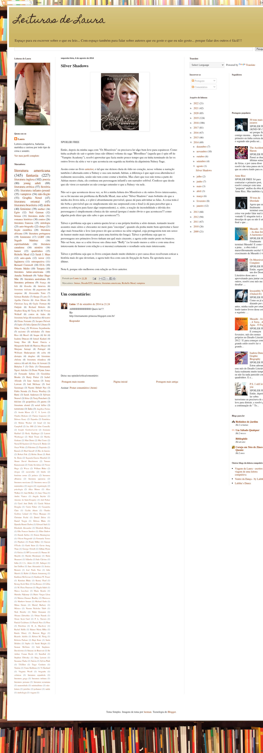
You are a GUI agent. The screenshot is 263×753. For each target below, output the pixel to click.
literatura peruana (21, 682)
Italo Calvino (41, 559)
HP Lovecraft (32, 552)
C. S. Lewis (40, 412)
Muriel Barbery (39, 605)
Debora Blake (39, 521)
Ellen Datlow (44, 531)
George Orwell (29, 548)
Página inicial (120, 381)
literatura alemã (22, 405)
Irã (45, 335)
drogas (17, 471)
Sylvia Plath (45, 661)
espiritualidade (21, 244)
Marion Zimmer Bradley (28, 598)
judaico (35, 475)
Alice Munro (34, 489)
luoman (147, 711)
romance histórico (23, 219)
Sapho (27, 643)
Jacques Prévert (43, 321)
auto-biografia (26, 226)
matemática (19, 485)
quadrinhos (37, 251)
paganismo (41, 289)
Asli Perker (45, 499)
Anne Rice (240, 175)
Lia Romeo (37, 583)
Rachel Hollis (20, 629)
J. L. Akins (27, 563)
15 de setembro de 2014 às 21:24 (93, 304)
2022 (196, 103)
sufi (26, 363)
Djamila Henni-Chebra (23, 524)
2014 (196, 142)
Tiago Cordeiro (39, 664)
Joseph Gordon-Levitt (27, 429)
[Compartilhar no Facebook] (111, 278)
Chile (31, 366)
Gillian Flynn (44, 548)
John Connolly (44, 426)
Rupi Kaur (36, 640)
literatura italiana (22, 289)
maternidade (23, 685)
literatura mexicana (22, 482)
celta (43, 352)
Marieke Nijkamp (21, 594)
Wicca (26, 468)
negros (30, 485)
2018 (196, 122)
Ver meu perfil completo (26, 155)
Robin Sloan (36, 454)
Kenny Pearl (41, 580)
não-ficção (44, 194)
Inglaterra (19, 261)
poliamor (38, 689)
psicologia (18, 489)
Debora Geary (20, 419)
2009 (196, 231)
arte (45, 296)
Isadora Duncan (21, 338)
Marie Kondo (40, 590)
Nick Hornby (20, 612)
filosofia (27, 286)
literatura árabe (36, 216)
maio (199, 186)
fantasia (97, 283)
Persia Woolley (39, 391)
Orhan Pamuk (41, 615)
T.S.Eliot (22, 664)
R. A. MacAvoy (38, 625)
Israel (39, 422)
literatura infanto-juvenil (35, 190)
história (45, 186)
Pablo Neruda (20, 391)
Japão (20, 324)
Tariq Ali (35, 310)
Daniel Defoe (40, 517)
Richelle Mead (128, 283)
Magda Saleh (41, 587)
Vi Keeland (45, 667)
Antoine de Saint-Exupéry (25, 499)
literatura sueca (40, 482)
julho (200, 176)
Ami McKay (29, 492)
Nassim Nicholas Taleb (36, 608)
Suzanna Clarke (20, 661)
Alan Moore (40, 300)
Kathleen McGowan (22, 576)
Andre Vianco (20, 496)
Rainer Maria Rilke (38, 629)
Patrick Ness (38, 622)
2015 (196, 137)
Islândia (29, 559)
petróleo (26, 689)
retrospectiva (37, 261)
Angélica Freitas (43, 408)
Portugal (41, 349)
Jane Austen (33, 380)
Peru (48, 622)
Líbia (48, 583)
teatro (47, 317)
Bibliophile (241, 439)
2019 (196, 118)
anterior (89, 169)
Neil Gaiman (36, 212)
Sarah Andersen (31, 394)
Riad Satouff (29, 450)
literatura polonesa (24, 282)
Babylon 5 (19, 366)
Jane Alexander (34, 566)
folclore (17, 401)
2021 (196, 108)
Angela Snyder (39, 496)
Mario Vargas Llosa (41, 594)
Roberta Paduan (21, 640)
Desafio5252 (86, 283)
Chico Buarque (39, 513)
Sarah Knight (41, 643)
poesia (46, 179)
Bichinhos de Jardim (247, 422)
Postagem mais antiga (167, 381)
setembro (201, 161)
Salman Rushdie (21, 296)
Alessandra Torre (37, 293)
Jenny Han (20, 342)
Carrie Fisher (31, 506)
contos (41, 219)
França (43, 282)
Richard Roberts (37, 307)
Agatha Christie (22, 300)
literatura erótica (24, 186)
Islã (16, 286)
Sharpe (36, 296)
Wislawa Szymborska (40, 328)
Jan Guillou (19, 566)
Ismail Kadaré (40, 338)
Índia (30, 408)
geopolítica (31, 401)
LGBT (41, 236)
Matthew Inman (24, 601)
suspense (18, 293)
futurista (42, 286)
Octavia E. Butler (40, 443)
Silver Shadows (204, 170)
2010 (196, 226)
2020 (196, 113)
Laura (21, 139)
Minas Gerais (20, 605)
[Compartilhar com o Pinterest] (114, 278)
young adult (32, 183)
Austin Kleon (24, 412)
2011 (196, 221)
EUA (42, 265)
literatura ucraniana (42, 682)
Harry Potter (32, 377)
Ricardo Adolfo (21, 636)
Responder (74, 321)
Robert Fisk (23, 454)
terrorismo (19, 408)
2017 (196, 127)
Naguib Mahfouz (26, 240)
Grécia (20, 552)
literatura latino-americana (28, 272)
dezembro (202, 146)
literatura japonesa (36, 478)
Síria (27, 398)
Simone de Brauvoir (35, 650)
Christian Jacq (21, 303)
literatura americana (111, 283)
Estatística (46, 419)
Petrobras (22, 625)
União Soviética (34, 464)
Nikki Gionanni (39, 612)
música (17, 363)
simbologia (21, 692)
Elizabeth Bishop (43, 527)
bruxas (77, 283)
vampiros (141, 283)
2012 (196, 216)
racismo (22, 331)
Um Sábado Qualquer (247, 430)
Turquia (41, 268)
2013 (196, 211)
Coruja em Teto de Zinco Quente (249, 448)
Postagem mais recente (73, 381)
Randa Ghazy (20, 633)
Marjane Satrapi (22, 349)
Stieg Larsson (40, 657)
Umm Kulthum (30, 667)
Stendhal (42, 654)
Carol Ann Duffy (25, 503)
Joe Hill (29, 426)
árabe (47, 205)
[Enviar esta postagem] (94, 278)
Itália (16, 563)
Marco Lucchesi (21, 590)
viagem (33, 692)
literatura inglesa (24, 179)
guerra (44, 401)
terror (41, 258)
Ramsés (17, 450)
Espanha (34, 419)
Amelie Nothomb (23, 275)
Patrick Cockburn (21, 622)
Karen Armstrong (39, 573)
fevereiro (201, 201)
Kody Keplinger (32, 433)
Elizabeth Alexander (22, 527)
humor (17, 251)
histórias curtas (20, 475)
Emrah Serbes (24, 534)
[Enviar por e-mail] (100, 278)
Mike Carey (19, 328)
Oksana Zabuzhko (22, 615)
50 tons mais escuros (256, 121)
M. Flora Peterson (25, 587)
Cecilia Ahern (31, 510)
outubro (201, 156)
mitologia (45, 223)
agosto (200, 166)
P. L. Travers (40, 618)
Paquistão (43, 447)
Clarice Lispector (39, 415)
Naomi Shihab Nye (37, 387)
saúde (47, 689)
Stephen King (20, 310)
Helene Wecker (25, 422)
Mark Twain (34, 436)
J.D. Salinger (41, 563)
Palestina (31, 447)
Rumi (16, 394)
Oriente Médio (22, 268)
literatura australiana (35, 279)
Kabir (26, 573)
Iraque (36, 335)
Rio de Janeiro (44, 450)
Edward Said (41, 524)
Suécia (33, 661)
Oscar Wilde (19, 447)
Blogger (172, 711)
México (17, 608)
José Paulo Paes (33, 570)
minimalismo (37, 685)
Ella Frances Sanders (26, 531)
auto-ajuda (25, 258)
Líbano (44, 324)
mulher (41, 209)
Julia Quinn (31, 324)
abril (199, 191)
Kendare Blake (24, 580)
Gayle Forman (39, 303)
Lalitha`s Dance (243, 483)
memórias (36, 317)
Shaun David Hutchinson (26, 461)
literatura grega (20, 678)
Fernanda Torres (43, 538)
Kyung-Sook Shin (21, 583)
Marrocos (46, 598)
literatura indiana (39, 678)
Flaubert (21, 541)
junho (200, 181)
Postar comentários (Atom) (83, 387)
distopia (18, 356)
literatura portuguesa (39, 233)
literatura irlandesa (36, 359)
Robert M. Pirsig (39, 636)
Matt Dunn (29, 440)
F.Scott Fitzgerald (25, 538)
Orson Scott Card (22, 618)
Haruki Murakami (33, 555)
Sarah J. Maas (42, 254)
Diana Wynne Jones (41, 370)
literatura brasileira (25, 205)
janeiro (200, 205)
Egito (17, 212)
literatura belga (21, 317)
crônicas (17, 675)
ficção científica (23, 230)
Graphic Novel (32, 198)
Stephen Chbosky (22, 657)
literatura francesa (23, 223)
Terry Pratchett (40, 398)
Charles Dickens (21, 415)
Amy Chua (42, 492)
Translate (250, 65)
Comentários (200, 87)
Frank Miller (34, 541)
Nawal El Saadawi (21, 443)
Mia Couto (42, 440)
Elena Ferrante (24, 321)
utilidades (35, 331)
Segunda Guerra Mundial (36, 457)
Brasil (26, 335)
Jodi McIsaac (33, 384)
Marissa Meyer (40, 345)
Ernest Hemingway (42, 534)
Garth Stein (30, 545)
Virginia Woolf (25, 671)
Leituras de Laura (59, 20)
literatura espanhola (37, 675)
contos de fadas (37, 314)
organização (42, 485)
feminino (25, 209)
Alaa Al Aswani (39, 363)
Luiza (72, 304)
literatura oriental (27, 201)
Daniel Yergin (20, 521)
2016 (196, 132)
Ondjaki (18, 307)
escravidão (30, 471)
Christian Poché (21, 517)
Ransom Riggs (39, 633)
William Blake (40, 468)
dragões (31, 356)
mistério (39, 247)
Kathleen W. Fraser (42, 576)
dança (42, 226)
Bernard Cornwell (23, 265)
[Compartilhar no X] (107, 278)
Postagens (199, 80)
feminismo (25, 236)
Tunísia (17, 667)
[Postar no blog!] (104, 278)
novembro (202, 151)
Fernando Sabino (27, 373)
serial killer (40, 405)
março (200, 196)
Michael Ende (41, 601)
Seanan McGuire (22, 647)
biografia (42, 671)
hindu (43, 471)
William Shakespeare (24, 352)
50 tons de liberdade (255, 199)
